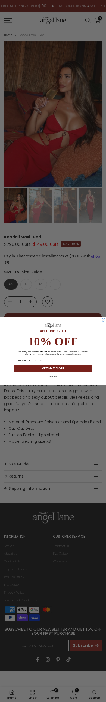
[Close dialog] (103, 319)
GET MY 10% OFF (53, 368)
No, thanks (53, 376)
